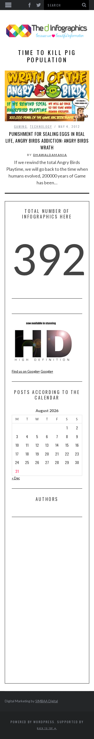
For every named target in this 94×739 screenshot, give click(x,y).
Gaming (20, 126)
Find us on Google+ (26, 371)
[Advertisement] (49, 600)
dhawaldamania (50, 155)
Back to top (45, 728)
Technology (41, 126)
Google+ (47, 371)
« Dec (16, 478)
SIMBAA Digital (46, 701)
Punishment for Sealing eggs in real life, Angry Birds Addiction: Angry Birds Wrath (47, 141)
